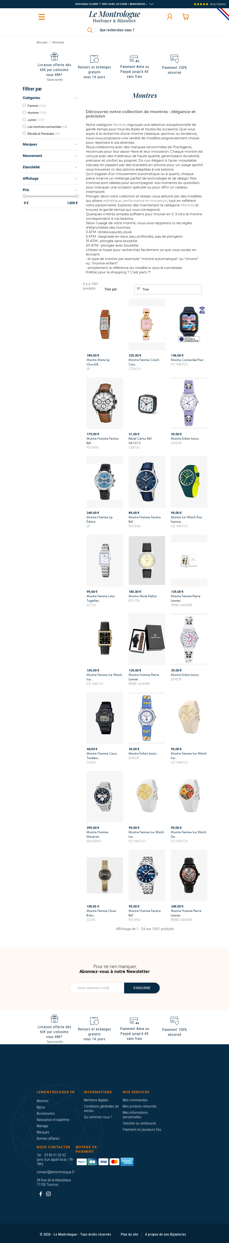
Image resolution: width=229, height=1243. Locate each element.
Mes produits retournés (140, 1106)
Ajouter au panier (104, 363)
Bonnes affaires (48, 1138)
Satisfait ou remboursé (139, 1123)
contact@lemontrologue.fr (55, 1172)
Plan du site (129, 1234)
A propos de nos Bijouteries (165, 1234)
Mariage (42, 1126)
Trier (145, 289)
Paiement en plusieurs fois (142, 1129)
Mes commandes (135, 1100)
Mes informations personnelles (135, 1114)
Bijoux (41, 1107)
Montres (43, 1101)
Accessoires (46, 1113)
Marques (43, 1132)
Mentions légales (96, 1100)
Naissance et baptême (53, 1120)
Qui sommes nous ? (98, 1117)
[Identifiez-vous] (170, 17)
